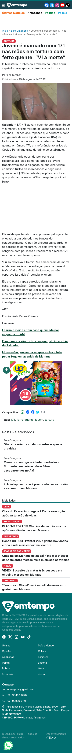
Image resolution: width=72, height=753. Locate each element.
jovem (39, 419)
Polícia (62, 13)
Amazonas (34, 13)
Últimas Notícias (13, 13)
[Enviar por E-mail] (43, 412)
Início (5, 30)
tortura (49, 419)
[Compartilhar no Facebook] (32, 412)
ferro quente (25, 419)
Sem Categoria (19, 30)
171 (13, 419)
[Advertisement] (36, 22)
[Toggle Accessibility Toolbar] (6, 370)
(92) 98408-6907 (16, 695)
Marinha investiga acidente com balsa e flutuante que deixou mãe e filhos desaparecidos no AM (31, 466)
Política (50, 13)
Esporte (42, 662)
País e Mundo (46, 645)
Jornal (41, 674)
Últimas (6, 645)
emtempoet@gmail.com (20, 689)
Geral (41, 668)
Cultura (42, 651)
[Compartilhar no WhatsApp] (22, 412)
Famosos (43, 656)
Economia (7, 674)
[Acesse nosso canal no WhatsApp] (7, 745)
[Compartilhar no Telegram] (27, 412)
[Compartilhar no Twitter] (37, 412)
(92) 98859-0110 (16, 700)
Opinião (6, 651)
